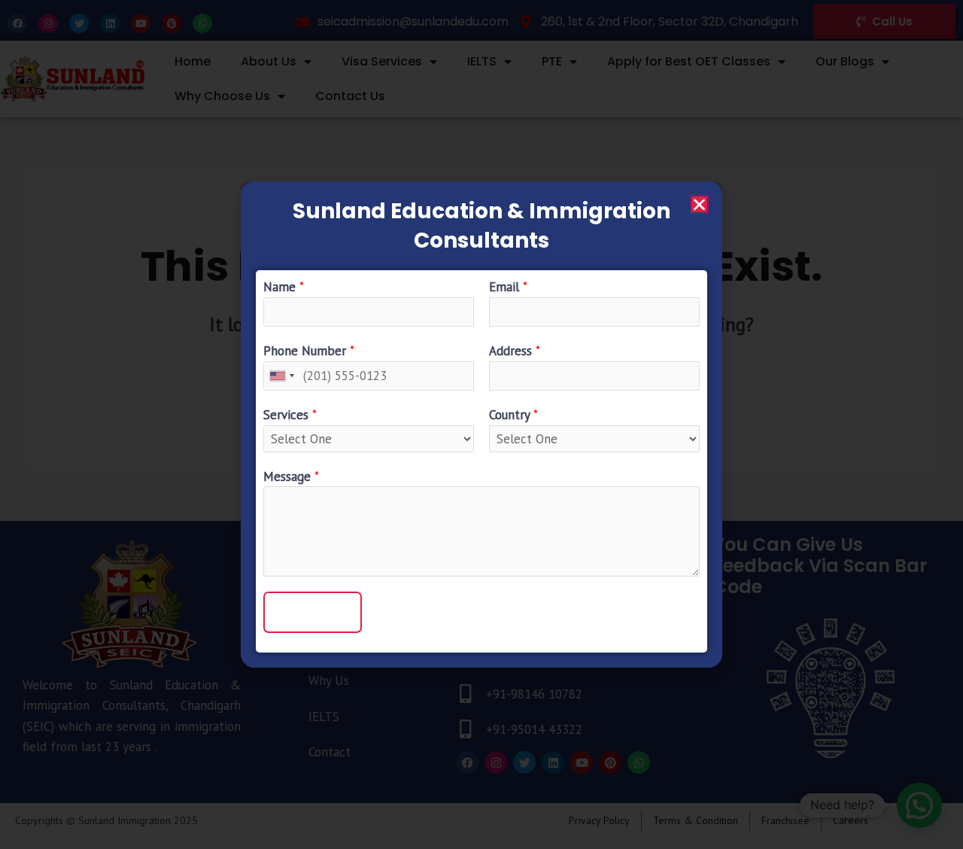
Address (514, 350)
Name (283, 286)
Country (513, 414)
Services (290, 414)
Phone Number (308, 350)
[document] (481, 424)
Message (291, 476)
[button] (699, 204)
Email (508, 286)
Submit (312, 612)
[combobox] (281, 376)
